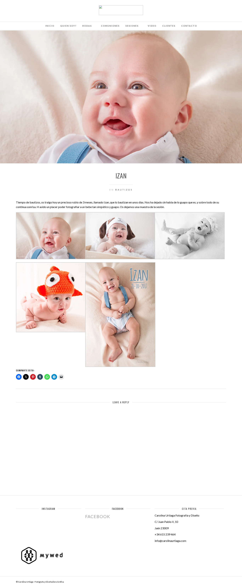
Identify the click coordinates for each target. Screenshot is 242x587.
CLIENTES (168, 25)
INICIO (49, 25)
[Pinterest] (36, 7)
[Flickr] (27, 7)
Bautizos (124, 189)
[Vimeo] (31, 7)
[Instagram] (41, 7)
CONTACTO (189, 25)
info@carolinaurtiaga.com (170, 540)
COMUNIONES (110, 25)
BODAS (87, 25)
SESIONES (132, 25)
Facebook (118, 508)
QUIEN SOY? (68, 25)
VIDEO (152, 25)
